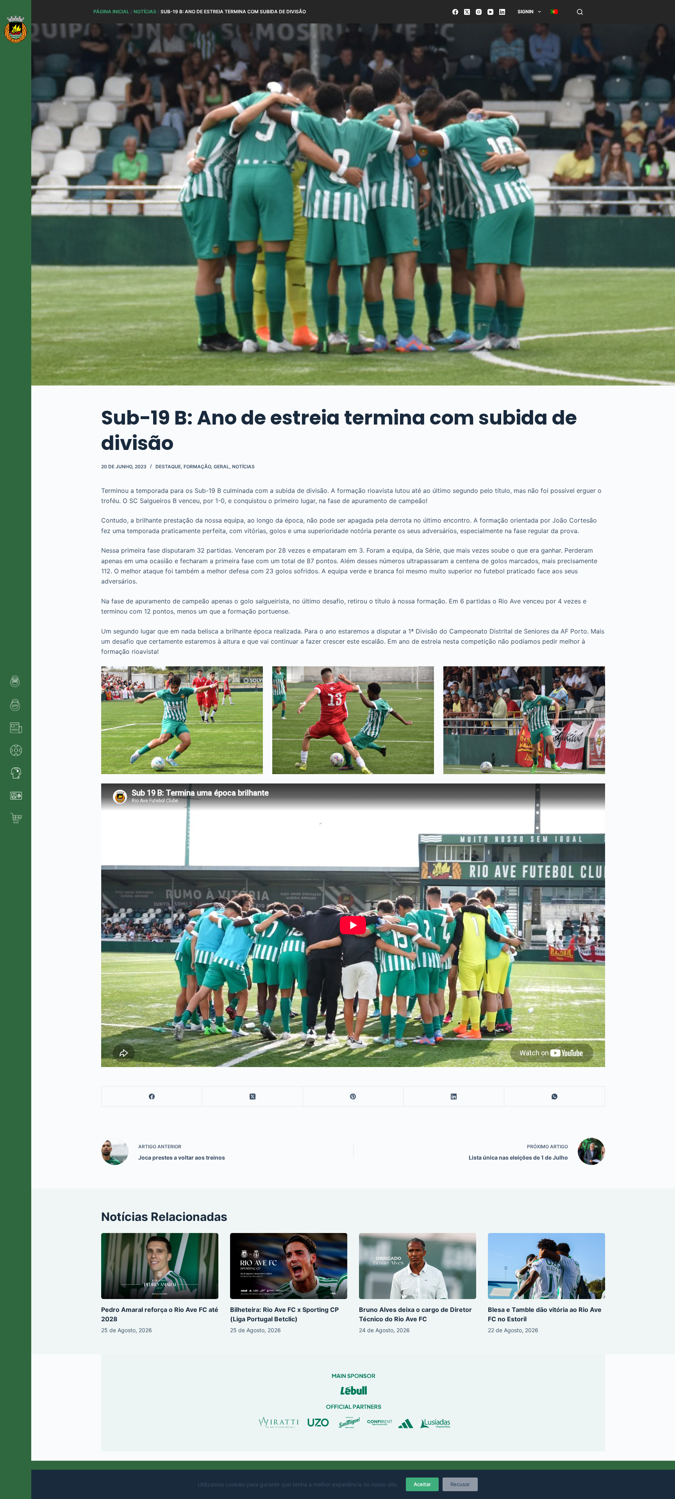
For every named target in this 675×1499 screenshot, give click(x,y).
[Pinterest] (353, 1096)
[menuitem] (554, 11)
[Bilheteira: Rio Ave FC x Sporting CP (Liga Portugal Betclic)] (288, 1266)
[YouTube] (490, 12)
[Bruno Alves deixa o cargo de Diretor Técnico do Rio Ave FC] (417, 1266)
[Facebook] (455, 12)
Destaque (168, 466)
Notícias (145, 11)
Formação (197, 466)
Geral (221, 466)
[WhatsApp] (554, 1096)
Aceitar (422, 1484)
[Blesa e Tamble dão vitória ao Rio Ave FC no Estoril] (546, 1266)
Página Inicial (111, 11)
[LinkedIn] (502, 12)
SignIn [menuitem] (526, 11)
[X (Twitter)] (467, 12)
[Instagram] (479, 12)
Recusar (460, 1484)
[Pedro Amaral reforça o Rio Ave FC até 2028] (159, 1266)
